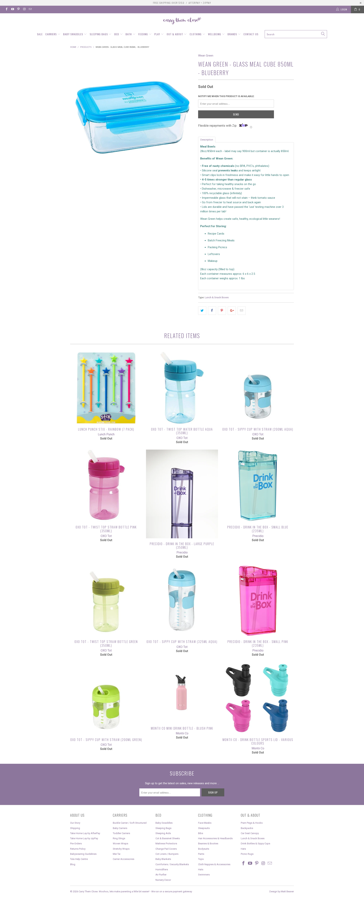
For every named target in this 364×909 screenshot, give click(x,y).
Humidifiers (161, 869)
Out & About (175, 34)
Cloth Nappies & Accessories (214, 864)
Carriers (51, 34)
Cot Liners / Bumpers (166, 853)
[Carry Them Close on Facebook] (6, 9)
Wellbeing (215, 34)
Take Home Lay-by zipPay (84, 838)
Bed (117, 34)
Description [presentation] (206, 139)
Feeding (143, 34)
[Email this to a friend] (242, 310)
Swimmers (204, 874)
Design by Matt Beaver (281, 891)
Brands (233, 34)
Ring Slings (119, 838)
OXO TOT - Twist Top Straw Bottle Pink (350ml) (106, 486)
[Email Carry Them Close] (30, 9)
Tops (201, 859)
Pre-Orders (76, 843)
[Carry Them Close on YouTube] (12, 9)
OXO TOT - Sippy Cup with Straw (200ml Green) (106, 698)
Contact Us (250, 34)
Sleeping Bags (99, 34)
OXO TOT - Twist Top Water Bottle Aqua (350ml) (182, 388)
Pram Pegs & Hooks (252, 822)
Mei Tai (116, 853)
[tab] (206, 139)
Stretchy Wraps (121, 848)
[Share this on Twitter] (202, 310)
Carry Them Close (88, 891)
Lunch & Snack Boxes (217, 297)
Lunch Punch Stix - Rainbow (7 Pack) (106, 388)
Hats (200, 869)
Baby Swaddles (73, 34)
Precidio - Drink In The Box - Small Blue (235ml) (258, 486)
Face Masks (204, 822)
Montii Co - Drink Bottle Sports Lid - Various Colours (258, 698)
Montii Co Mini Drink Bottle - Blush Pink (182, 692)
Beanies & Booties (208, 843)
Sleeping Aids (163, 833)
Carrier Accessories (123, 859)
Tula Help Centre (79, 859)
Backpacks (247, 828)
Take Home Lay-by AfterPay (85, 833)
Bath (129, 34)
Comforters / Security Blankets (172, 864)
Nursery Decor (163, 879)
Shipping (75, 828)
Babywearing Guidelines (83, 853)
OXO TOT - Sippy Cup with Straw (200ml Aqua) (258, 388)
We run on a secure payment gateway (171, 891)
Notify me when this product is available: (226, 96)
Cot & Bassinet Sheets (167, 838)
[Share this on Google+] (232, 310)
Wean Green (205, 55)
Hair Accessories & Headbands (215, 838)
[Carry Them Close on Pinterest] (18, 9)
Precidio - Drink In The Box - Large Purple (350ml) (182, 494)
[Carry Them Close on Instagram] (24, 9)
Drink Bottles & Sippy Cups (255, 843)
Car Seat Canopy (250, 833)
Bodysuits (203, 848)
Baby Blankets (163, 859)
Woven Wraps (120, 843)
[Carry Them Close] (182, 21)
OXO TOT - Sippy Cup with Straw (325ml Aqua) (182, 600)
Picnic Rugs (247, 853)
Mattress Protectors (166, 843)
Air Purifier (160, 874)
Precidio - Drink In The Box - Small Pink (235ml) (258, 600)
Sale (40, 34)
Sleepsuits (204, 828)
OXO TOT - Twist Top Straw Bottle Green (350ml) (106, 600)
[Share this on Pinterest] (222, 310)
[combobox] (296, 34)
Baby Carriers (120, 828)
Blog (72, 864)
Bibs (200, 833)
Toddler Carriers (121, 833)
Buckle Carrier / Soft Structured (130, 822)
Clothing (196, 34)
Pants (201, 853)
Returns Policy (78, 848)
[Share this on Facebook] (212, 310)
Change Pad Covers (166, 848)
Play (157, 34)
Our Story (75, 822)
